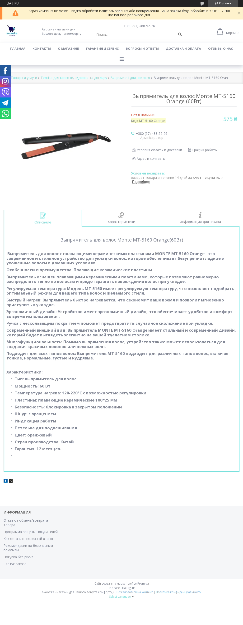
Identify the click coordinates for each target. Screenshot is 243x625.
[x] (11, 481)
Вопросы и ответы (142, 48)
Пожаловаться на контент (135, 592)
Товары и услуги (24, 78)
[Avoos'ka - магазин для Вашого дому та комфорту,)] (12, 31)
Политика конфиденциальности (178, 592)
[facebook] (6, 481)
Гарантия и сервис (102, 48)
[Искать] (180, 35)
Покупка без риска (18, 557)
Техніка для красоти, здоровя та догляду (74, 78)
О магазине (68, 48)
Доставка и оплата (183, 48)
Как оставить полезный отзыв (28, 538)
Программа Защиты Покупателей (31, 531)
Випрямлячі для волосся (130, 78)
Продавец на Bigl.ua (122, 588)
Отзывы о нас (220, 48)
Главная (17, 48)
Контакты (42, 48)
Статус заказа (15, 564)
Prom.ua (143, 583)
